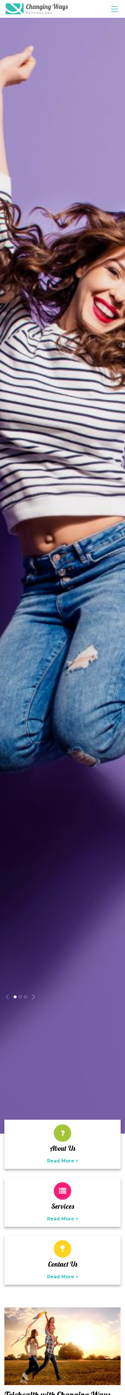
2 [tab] (20, 996)
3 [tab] (25, 996)
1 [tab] (15, 996)
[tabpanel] (62, 576)
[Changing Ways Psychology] (37, 8)
